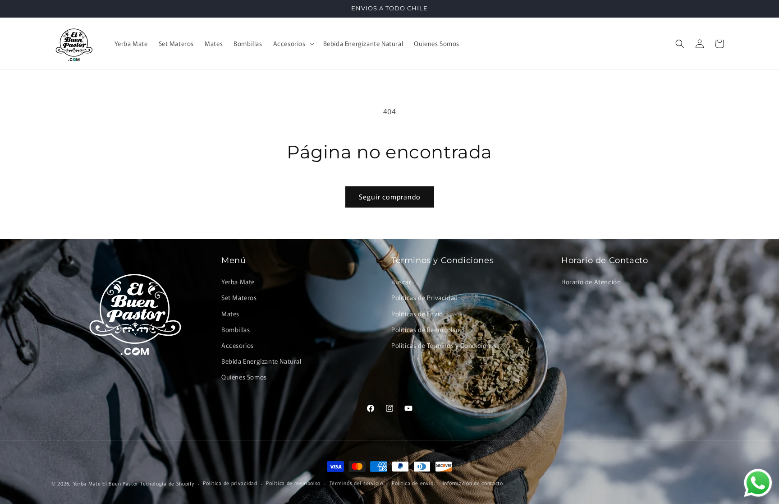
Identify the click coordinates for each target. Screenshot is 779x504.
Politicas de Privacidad (424, 297)
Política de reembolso (293, 482)
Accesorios (237, 345)
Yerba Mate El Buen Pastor (106, 483)
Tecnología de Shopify (167, 483)
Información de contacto (473, 482)
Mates (230, 313)
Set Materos (239, 297)
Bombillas (235, 329)
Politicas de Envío (417, 313)
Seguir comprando (390, 196)
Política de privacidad (230, 482)
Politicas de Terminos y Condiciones (444, 345)
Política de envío (413, 482)
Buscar (401, 281)
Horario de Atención (591, 281)
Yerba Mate (238, 281)
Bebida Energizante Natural (261, 360)
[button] (293, 43)
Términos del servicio (356, 482)
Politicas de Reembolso (425, 329)
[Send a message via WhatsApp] (758, 483)
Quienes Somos (244, 376)
